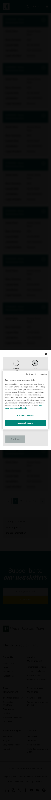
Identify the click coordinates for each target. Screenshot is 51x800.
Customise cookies (25, 416)
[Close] (46, 354)
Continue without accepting (36, 374)
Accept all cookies (25, 423)
